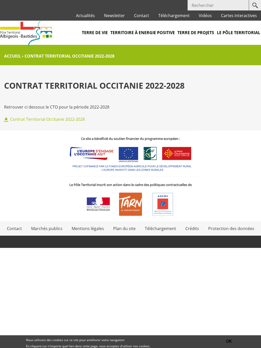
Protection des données (231, 228)
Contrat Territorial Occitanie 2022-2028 (47, 119)
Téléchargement (174, 15)
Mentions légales (88, 228)
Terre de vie (95, 32)
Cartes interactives (239, 15)
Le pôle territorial (238, 32)
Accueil (12, 56)
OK (229, 341)
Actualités (85, 15)
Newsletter (114, 15)
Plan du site (124, 228)
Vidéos (205, 15)
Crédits (192, 228)
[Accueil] (26, 33)
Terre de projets (195, 32)
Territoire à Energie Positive (142, 32)
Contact (141, 15)
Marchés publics (46, 228)
